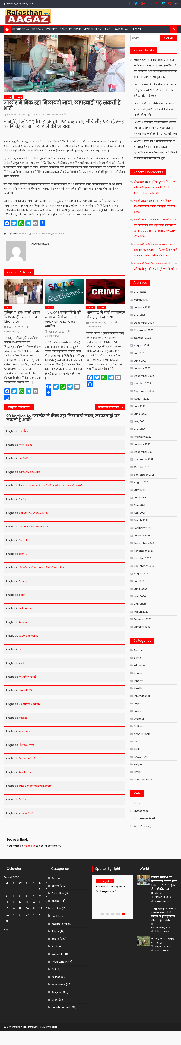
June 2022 (140, 414)
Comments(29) (59, 114)
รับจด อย (23, 622)
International (21, 29)
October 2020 (142, 558)
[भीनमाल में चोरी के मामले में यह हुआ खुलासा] (105, 291)
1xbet (22, 595)
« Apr (7, 929)
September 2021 (144, 475)
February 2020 (142, 619)
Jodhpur (139, 719)
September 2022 (144, 391)
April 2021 (139, 513)
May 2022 (140, 421)
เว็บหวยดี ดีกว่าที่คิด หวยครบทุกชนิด (153, 263)
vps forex (24, 731)
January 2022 (142, 444)
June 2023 (140, 360)
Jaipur (137, 703)
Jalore (18, 97)
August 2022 (141, 398)
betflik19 (23, 458)
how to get (25, 444)
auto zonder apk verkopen (35, 786)
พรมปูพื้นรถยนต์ (27, 676)
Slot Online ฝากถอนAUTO (33, 513)
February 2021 (142, 528)
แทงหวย (23, 717)
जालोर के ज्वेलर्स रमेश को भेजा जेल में (111, 407)
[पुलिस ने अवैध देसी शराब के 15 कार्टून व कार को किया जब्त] (23, 291)
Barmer (138, 650)
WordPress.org (142, 826)
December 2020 (144, 543)
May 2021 (139, 505)
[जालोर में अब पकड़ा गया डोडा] (143, 941)
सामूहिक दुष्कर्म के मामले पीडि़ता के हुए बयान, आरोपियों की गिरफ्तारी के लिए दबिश (154, 187)
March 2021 (141, 520)
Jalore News (38, 114)
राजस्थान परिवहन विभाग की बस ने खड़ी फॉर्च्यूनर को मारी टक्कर (154, 206)
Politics (51, 29)
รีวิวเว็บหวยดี (141, 200)
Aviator (23, 581)
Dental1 (23, 540)
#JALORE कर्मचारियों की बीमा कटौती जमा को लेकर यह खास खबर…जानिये (63, 319)
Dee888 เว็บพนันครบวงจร (33, 526)
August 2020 (141, 573)
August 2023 (141, 345)
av (20, 649)
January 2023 (142, 368)
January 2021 (142, 535)
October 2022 (142, 383)
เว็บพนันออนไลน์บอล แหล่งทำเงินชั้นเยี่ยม (41, 567)
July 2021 (139, 490)
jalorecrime (44, 233)
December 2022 (144, 376)
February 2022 (142, 437)
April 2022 (140, 429)
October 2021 (142, 467)
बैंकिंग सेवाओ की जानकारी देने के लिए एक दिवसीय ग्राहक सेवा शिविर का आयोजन (164, 885)
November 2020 (144, 551)
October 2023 (142, 338)
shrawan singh (12, 331)
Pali (136, 741)
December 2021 (143, 452)
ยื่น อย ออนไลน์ (27, 758)
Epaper (137, 29)
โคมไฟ (22, 799)
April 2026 (140, 292)
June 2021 (140, 497)
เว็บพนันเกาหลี (26, 745)
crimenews (22, 233)
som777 (24, 554)
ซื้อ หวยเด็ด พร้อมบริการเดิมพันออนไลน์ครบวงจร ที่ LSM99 (50, 485)
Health (108, 29)
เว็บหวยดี (139, 182)
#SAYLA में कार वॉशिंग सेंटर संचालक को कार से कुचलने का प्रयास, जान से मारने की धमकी (154, 109)
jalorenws (58, 233)
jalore (33, 233)
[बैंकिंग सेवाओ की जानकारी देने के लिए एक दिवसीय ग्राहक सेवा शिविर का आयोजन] (143, 880)
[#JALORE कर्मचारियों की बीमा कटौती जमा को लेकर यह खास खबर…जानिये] (64, 291)
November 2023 (143, 330)
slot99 (22, 663)
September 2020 (144, 566)
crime (63, 29)
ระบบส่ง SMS (26, 813)
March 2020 (141, 611)
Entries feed (141, 811)
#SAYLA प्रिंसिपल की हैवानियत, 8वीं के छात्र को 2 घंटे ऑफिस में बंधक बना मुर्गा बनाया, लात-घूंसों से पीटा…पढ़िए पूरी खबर (155, 128)
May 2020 (140, 596)
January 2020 (142, 627)
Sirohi (137, 772)
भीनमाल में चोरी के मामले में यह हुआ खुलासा (105, 314)
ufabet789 (25, 690)
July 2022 (139, 406)
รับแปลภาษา (25, 772)
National (38, 29)
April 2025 (140, 315)
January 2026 (142, 307)
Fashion (138, 681)
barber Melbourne (29, 472)
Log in (137, 803)
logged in (29, 845)
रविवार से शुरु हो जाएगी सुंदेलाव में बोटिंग (155, 269)
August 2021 (141, 482)
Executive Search (29, 704)
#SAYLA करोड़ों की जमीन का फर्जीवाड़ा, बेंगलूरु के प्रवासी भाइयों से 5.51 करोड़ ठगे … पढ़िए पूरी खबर (155, 90)
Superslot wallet (28, 635)
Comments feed (144, 818)
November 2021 (143, 459)
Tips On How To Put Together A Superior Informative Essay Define (111, 891)
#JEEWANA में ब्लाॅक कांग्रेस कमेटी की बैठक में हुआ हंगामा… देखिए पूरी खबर (164, 914)
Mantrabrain (50, 1027)
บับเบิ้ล (22, 499)
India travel (25, 608)
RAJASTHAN (121, 29)
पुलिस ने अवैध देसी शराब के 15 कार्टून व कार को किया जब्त (22, 317)
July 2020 (139, 581)
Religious (75, 29)
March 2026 (141, 300)
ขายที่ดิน (23, 431)
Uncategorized (143, 779)
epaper (138, 673)
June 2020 (140, 589)
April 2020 (140, 604)
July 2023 (139, 353)
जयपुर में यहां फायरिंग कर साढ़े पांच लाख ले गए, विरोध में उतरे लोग (21, 407)
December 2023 (144, 322)
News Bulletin (92, 29)
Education (140, 665)
